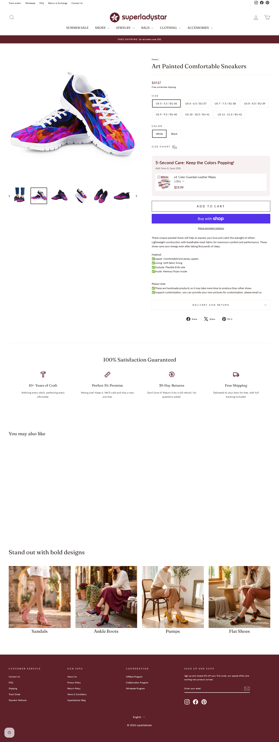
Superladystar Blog (76, 700)
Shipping (13, 688)
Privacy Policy (74, 682)
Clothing (169, 28)
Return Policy (73, 688)
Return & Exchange (57, 3)
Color (157, 126)
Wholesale (30, 3)
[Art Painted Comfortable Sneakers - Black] (43, 523)
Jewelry (123, 28)
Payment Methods (18, 700)
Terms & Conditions (77, 694)
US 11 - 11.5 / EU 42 (230, 114)
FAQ (41, 3)
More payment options (211, 228)
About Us (72, 676)
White (159, 133)
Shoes (100, 28)
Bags (145, 28)
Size (155, 96)
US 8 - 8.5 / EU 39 (254, 103)
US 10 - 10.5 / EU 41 (197, 114)
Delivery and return (211, 305)
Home (155, 59)
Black (174, 133)
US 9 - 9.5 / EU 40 (166, 114)
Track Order (14, 694)
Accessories (198, 28)
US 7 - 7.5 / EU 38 (225, 103)
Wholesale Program (135, 688)
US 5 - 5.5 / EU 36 (166, 103)
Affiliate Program (134, 676)
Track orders (15, 3)
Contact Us (77, 3)
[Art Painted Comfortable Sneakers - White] (37, 523)
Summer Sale (77, 28)
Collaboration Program (137, 682)
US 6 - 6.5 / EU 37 (195, 103)
